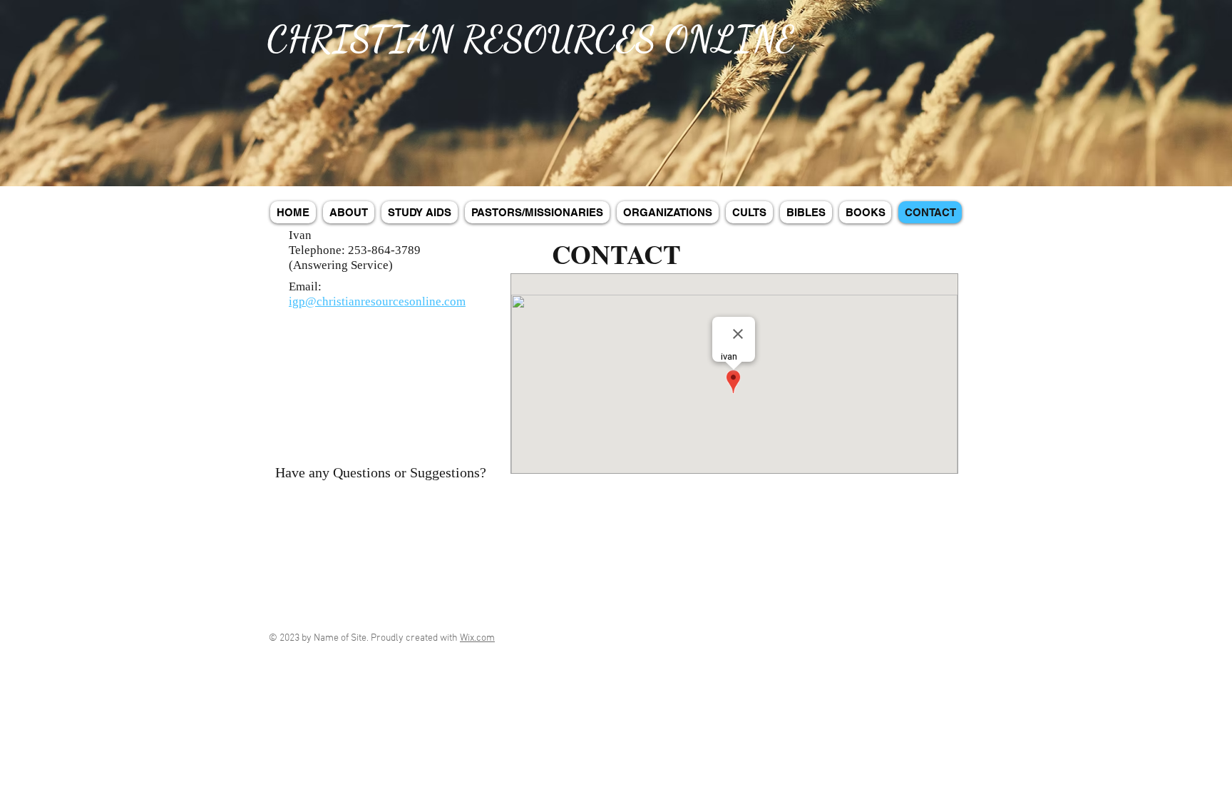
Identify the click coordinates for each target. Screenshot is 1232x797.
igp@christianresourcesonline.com (377, 301)
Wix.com (477, 638)
